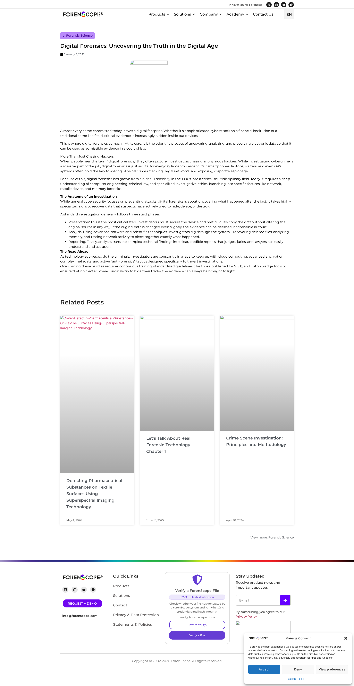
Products (121, 586)
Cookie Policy (296, 678)
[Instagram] (276, 4)
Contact (120, 605)
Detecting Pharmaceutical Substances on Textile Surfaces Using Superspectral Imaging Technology (94, 493)
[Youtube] (283, 4)
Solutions (121, 596)
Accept (264, 669)
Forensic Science (79, 35)
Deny (298, 669)
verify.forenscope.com (197, 617)
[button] (346, 638)
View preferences (332, 669)
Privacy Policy (246, 616)
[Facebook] (291, 4)
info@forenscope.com (80, 616)
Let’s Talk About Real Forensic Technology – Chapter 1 (170, 445)
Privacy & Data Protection (136, 615)
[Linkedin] (269, 4)
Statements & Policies (132, 624)
